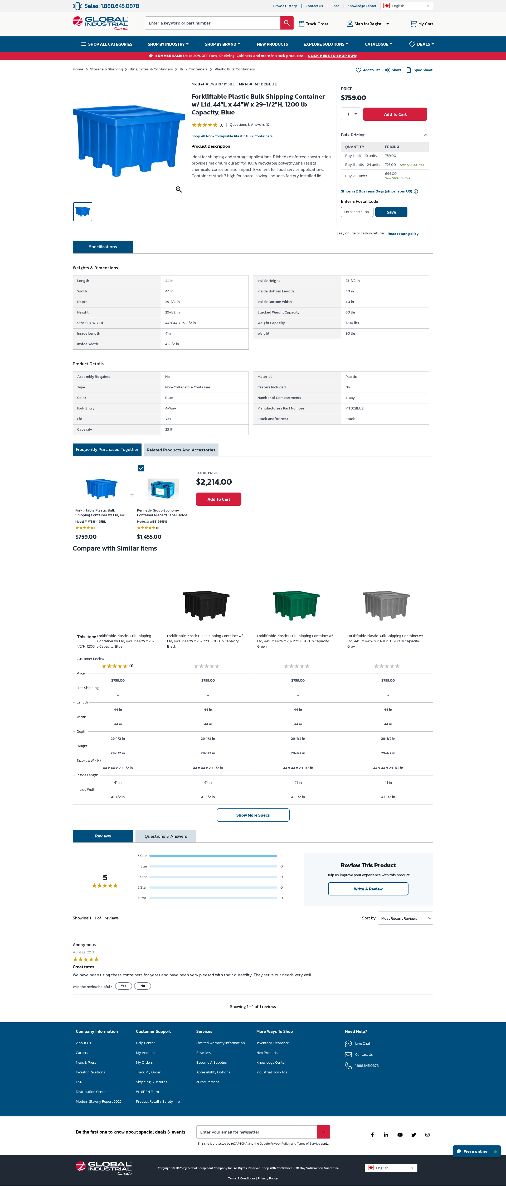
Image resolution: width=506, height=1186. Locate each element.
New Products (267, 1052)
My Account (145, 1052)
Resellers (203, 1052)
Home (78, 69)
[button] (407, 6)
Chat (335, 5)
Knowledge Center (362, 5)
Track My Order (148, 1072)
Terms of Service (308, 1143)
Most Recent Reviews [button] (399, 918)
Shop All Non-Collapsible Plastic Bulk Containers (232, 136)
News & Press (86, 1062)
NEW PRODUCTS (272, 44)
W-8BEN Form (147, 1092)
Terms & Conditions (242, 1178)
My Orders (144, 1062)
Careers (82, 1052)
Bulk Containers (194, 69)
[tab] (103, 247)
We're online (475, 1151)
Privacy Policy (280, 1143)
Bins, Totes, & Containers (151, 69)
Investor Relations (90, 1072)
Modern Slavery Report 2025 (98, 1101)
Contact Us (314, 5)
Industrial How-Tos (271, 1072)
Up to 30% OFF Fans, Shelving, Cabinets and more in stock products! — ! (256, 56)
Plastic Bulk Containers (235, 69)
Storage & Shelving (106, 69)
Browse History (285, 5)
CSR (79, 1082)
